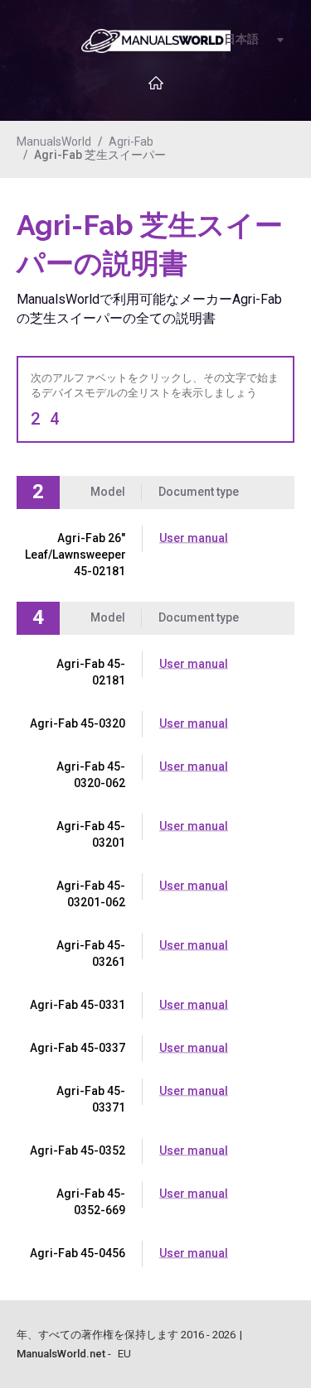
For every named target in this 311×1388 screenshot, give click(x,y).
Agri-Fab (131, 141)
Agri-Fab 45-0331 (77, 1004)
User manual (193, 538)
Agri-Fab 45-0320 (77, 723)
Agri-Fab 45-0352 (77, 1150)
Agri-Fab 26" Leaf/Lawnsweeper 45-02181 (75, 554)
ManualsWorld (54, 141)
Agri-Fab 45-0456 (77, 1253)
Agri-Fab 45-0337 (77, 1047)
